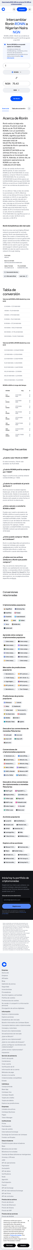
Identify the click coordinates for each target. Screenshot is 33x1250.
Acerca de (5, 973)
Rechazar (9, 1245)
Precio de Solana (8, 1208)
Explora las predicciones (10, 1103)
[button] (30, 9)
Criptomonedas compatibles (12, 1078)
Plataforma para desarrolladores (13, 1143)
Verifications (6, 1174)
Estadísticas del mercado (11, 1020)
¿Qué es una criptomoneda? (11, 1039)
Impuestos (5, 1052)
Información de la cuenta (10, 1069)
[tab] (5, 108)
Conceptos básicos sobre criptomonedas (16, 1025)
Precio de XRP (7, 1210)
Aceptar (23, 1245)
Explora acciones (8, 1017)
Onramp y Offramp (8, 1157)
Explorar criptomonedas (10, 1014)
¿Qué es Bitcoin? (7, 1036)
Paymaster (5, 1165)
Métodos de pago (8, 1072)
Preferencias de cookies (10, 1000)
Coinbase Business (8, 1112)
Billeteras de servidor (9, 1149)
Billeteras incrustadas (9, 1152)
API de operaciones (8, 1163)
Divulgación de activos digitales (13, 1008)
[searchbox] (16, 90)
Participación (6, 1126)
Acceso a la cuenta (8, 1075)
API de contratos (7, 1196)
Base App (5, 1089)
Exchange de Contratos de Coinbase (14, 1134)
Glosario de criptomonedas (11, 1031)
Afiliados (5, 978)
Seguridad (5, 987)
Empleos (5, 975)
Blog (3, 981)
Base (3, 1146)
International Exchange (10, 1132)
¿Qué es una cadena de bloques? (13, 1042)
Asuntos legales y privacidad (12, 995)
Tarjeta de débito (8, 1100)
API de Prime (6, 1193)
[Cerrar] (28, 1221)
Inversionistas (7, 989)
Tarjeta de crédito (8, 1098)
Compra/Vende (7, 1086)
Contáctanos (6, 1061)
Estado (4, 1081)
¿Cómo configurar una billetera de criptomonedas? (14, 1046)
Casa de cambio (7, 1129)
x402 (3, 1160)
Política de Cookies (15, 1235)
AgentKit (5, 1179)
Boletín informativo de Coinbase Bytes (15, 1022)
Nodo (3, 1177)
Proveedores (6, 992)
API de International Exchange (12, 1191)
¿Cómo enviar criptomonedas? (12, 1050)
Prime (4, 1123)
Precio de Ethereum (9, 1205)
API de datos (6, 1171)
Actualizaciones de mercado (12, 1034)
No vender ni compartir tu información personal (15, 1004)
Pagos (4, 1115)
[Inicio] (3, 9)
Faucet (4, 1185)
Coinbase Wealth (8, 1095)
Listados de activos (8, 1109)
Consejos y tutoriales (9, 1028)
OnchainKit (6, 1168)
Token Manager (7, 1117)
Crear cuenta (6, 1064)
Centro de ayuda (7, 1058)
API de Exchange (7, 1188)
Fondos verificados (8, 1137)
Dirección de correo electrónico (11, 895)
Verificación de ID (8, 1067)
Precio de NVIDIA (8, 1216)
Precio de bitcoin (8, 1202)
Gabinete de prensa (8, 984)
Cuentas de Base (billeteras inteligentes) (16, 1154)
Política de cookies (8, 998)
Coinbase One (6, 1092)
